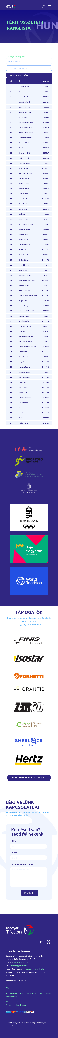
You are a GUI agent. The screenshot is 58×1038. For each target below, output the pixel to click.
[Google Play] (42, 942)
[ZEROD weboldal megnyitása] (29, 713)
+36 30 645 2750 (21, 962)
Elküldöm (29, 892)
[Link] (11, 6)
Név (14, 841)
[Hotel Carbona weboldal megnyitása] (29, 730)
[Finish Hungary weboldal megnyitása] (29, 646)
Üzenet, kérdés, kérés (22, 864)
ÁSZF (8, 988)
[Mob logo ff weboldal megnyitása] (28, 530)
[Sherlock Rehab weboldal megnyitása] (29, 747)
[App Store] (49, 942)
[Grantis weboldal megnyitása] (29, 691)
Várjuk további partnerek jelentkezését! (29, 777)
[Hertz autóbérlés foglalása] (29, 765)
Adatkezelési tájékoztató (16, 1005)
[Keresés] (43, 6)
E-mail (15, 852)
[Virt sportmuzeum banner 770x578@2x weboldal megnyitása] (28, 562)
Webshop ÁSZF (12, 1002)
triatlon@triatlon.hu (19, 966)
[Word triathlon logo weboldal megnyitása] (28, 594)
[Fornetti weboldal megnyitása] (29, 681)
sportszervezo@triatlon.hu (33, 969)
